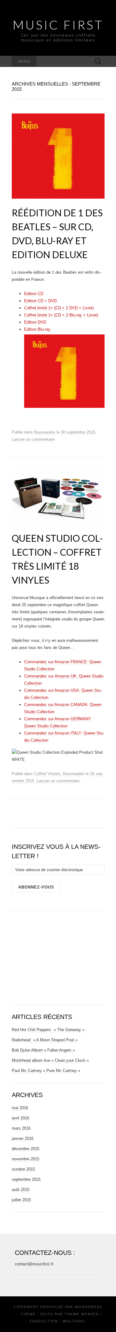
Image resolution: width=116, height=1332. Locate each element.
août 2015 (20, 1189)
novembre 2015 (25, 1159)
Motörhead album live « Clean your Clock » (50, 1060)
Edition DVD (35, 322)
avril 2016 (20, 1118)
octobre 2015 (23, 1169)
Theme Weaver (82, 1314)
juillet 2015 (21, 1199)
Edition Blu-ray (37, 329)
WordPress (88, 1307)
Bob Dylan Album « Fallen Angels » (43, 1050)
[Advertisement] (58, 956)
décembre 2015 (25, 1148)
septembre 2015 (26, 1179)
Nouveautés (44, 432)
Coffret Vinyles (47, 773)
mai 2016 (20, 1107)
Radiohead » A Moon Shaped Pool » (44, 1040)
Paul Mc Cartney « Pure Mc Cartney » (46, 1070)
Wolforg (74, 1321)
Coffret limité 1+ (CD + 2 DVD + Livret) (59, 308)
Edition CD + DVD (40, 300)
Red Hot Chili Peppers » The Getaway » (48, 1029)
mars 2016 (21, 1128)
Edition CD (33, 293)
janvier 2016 (22, 1138)
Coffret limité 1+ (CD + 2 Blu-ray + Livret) (61, 315)
